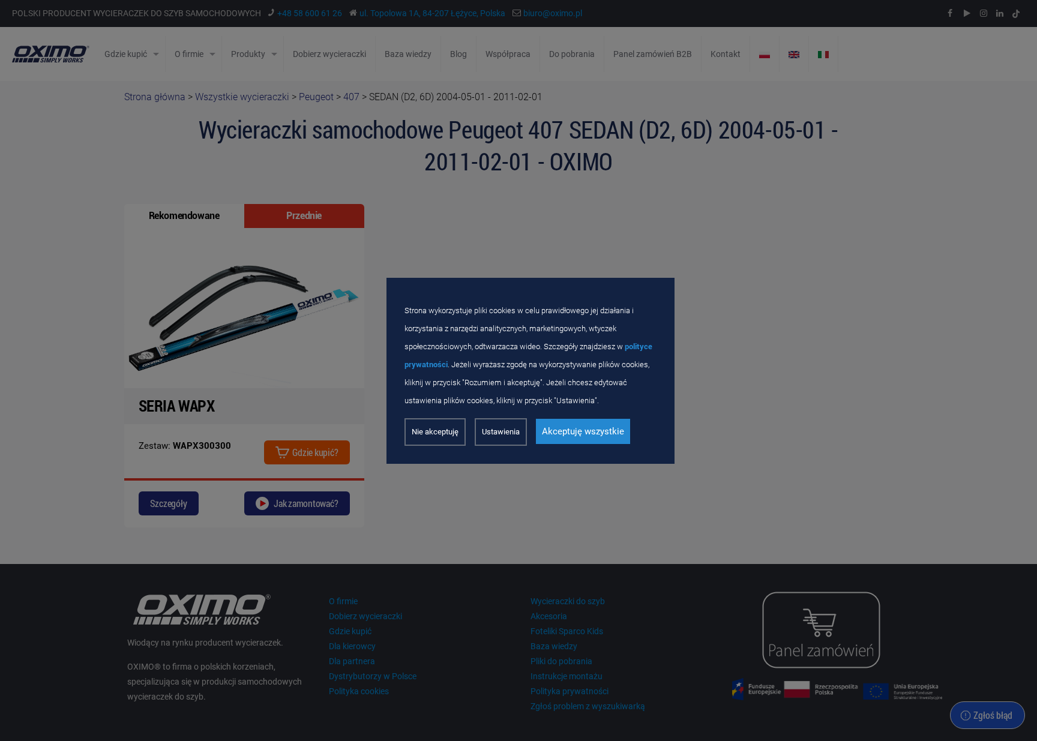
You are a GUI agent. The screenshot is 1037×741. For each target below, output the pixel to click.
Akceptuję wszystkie (583, 431)
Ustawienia (501, 431)
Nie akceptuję (435, 431)
